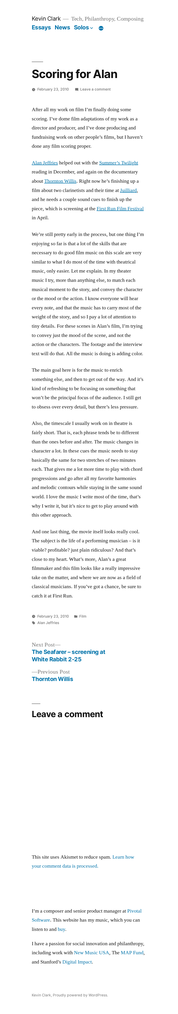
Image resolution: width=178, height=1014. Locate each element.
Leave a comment (95, 89)
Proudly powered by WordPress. (80, 995)
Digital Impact (77, 962)
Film (82, 616)
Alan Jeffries (45, 163)
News (62, 27)
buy (61, 929)
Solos (81, 27)
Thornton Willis (60, 181)
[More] (101, 28)
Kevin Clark (46, 18)
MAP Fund (132, 952)
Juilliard (128, 190)
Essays (41, 27)
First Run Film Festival (120, 208)
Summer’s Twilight (118, 163)
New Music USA (91, 952)
